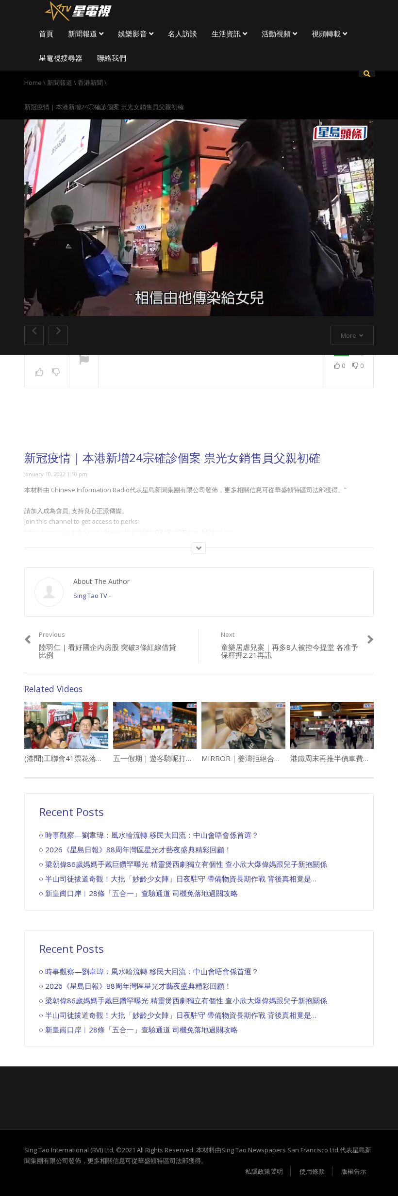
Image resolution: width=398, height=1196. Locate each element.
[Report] (84, 360)
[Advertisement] (199, 427)
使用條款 (312, 1171)
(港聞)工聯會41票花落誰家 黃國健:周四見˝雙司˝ (101, 758)
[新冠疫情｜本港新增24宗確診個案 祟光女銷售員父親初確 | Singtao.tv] (77, 9)
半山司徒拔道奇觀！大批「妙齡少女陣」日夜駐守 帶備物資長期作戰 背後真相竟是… (180, 878)
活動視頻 (277, 33)
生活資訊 (227, 33)
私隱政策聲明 (264, 1171)
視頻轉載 (327, 33)
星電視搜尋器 (61, 58)
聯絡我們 (111, 58)
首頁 (46, 33)
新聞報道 (83, 33)
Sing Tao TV (90, 595)
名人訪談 (182, 33)
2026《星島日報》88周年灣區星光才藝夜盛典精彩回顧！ (138, 849)
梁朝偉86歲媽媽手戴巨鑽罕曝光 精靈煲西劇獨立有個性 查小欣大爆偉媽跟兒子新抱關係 (186, 864)
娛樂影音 (133, 33)
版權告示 (353, 1171)
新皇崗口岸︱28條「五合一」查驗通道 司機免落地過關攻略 (141, 893)
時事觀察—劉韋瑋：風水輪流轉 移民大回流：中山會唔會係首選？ (152, 835)
